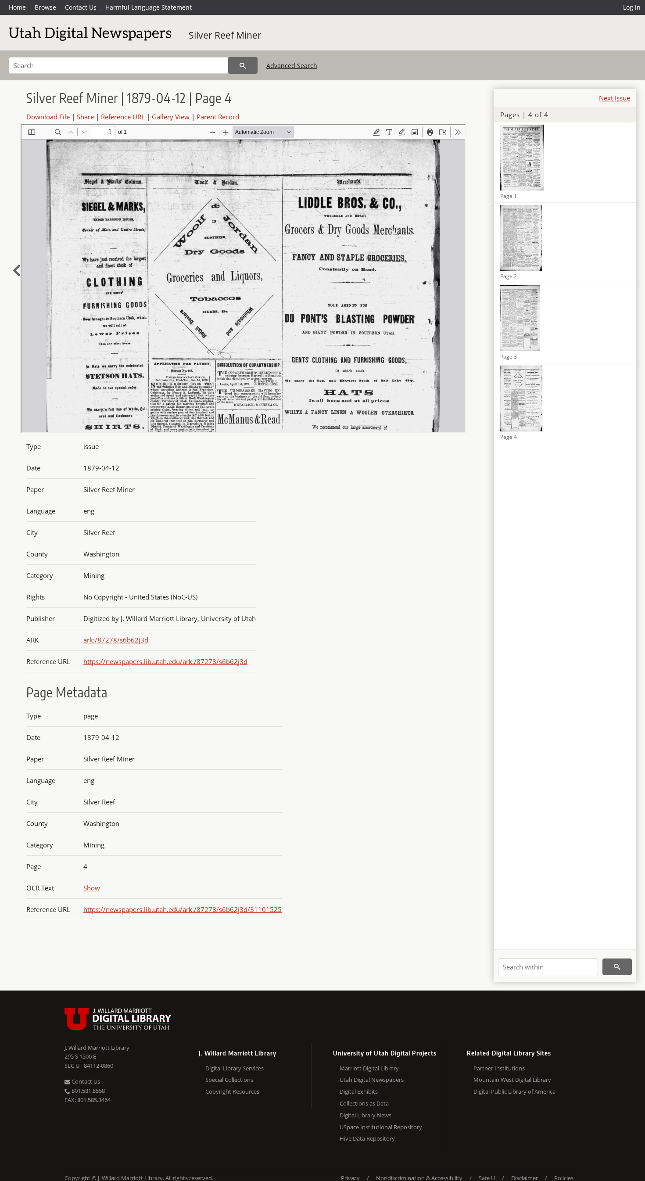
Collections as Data (364, 1103)
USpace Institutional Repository (381, 1127)
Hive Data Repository (367, 1138)
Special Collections (229, 1080)
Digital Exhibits (359, 1091)
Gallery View (171, 116)
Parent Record (218, 116)
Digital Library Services (234, 1068)
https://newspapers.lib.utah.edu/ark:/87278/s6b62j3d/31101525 (182, 909)
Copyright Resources (232, 1091)
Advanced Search (291, 65)
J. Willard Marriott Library (96, 1048)
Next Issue (614, 97)
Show (91, 887)
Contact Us (81, 7)
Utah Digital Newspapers (372, 1080)
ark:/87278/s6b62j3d (115, 639)
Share (85, 116)
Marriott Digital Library (369, 1068)
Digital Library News (365, 1115)
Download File (48, 116)
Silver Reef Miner (225, 35)
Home (17, 7)
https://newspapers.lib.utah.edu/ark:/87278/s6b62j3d (165, 661)
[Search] (243, 65)
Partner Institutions (499, 1068)
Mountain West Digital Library (512, 1080)
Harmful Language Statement (148, 7)
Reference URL (123, 116)
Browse (45, 7)
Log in (632, 7)
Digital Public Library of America (514, 1091)
